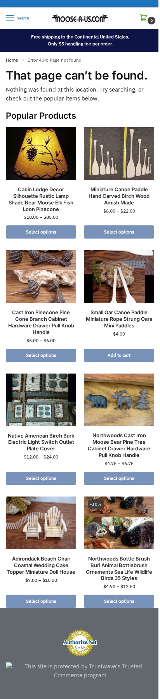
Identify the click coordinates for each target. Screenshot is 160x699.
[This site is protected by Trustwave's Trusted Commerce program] (80, 671)
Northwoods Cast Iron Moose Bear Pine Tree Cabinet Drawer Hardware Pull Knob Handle (119, 445)
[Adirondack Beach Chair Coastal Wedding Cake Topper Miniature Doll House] (41, 523)
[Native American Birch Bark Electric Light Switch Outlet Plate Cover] (41, 400)
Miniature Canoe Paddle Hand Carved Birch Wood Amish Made (119, 196)
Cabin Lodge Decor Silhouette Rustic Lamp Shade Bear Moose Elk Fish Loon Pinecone (41, 199)
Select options (41, 232)
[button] (145, 18)
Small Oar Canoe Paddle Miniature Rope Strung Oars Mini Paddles (119, 319)
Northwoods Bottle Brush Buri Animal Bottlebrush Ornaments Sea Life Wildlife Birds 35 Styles (119, 568)
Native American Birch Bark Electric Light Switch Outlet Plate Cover (41, 442)
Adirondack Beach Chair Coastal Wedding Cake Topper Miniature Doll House (41, 565)
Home (12, 60)
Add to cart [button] (119, 355)
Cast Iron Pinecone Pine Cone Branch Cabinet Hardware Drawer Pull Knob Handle (41, 322)
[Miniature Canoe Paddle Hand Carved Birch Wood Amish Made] (119, 153)
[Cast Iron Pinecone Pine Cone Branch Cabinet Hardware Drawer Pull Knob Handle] (41, 276)
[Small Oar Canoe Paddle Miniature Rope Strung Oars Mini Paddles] (119, 276)
